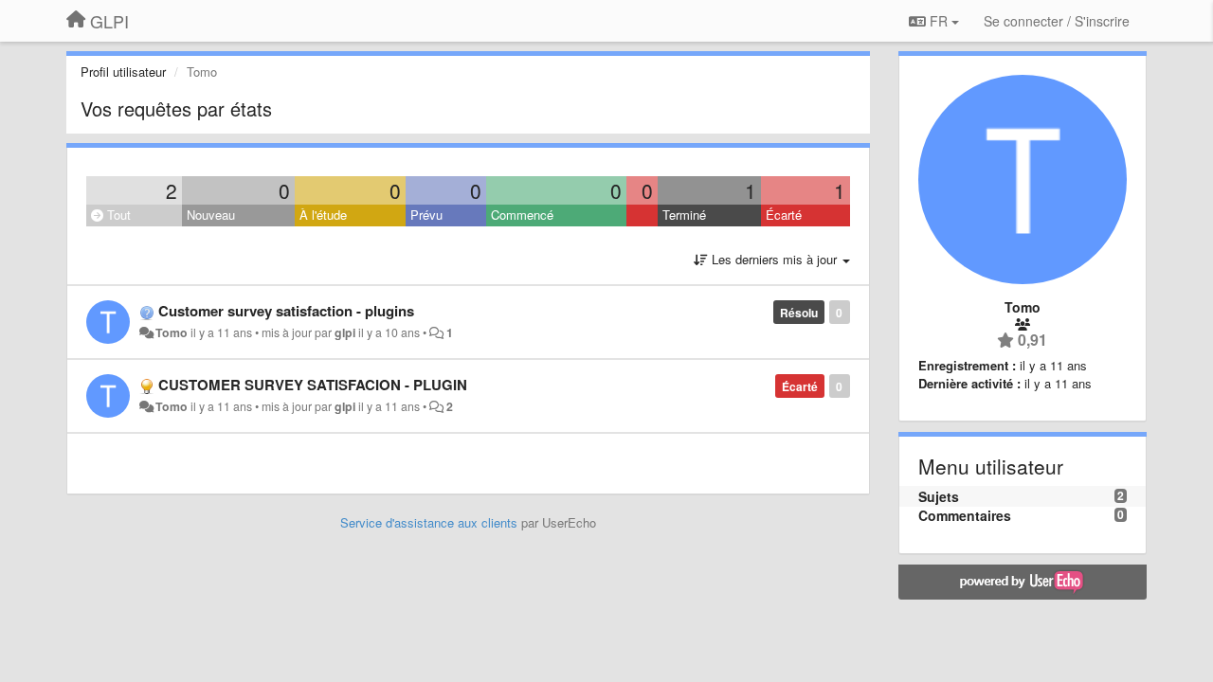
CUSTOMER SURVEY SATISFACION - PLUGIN (312, 384)
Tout (117, 215)
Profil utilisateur (123, 72)
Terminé (684, 215)
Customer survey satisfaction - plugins (286, 310)
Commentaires (964, 515)
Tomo (171, 332)
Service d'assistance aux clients (428, 522)
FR (938, 20)
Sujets (938, 496)
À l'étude (323, 215)
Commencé (522, 215)
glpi (345, 332)
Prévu (426, 215)
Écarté (784, 215)
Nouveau (211, 215)
